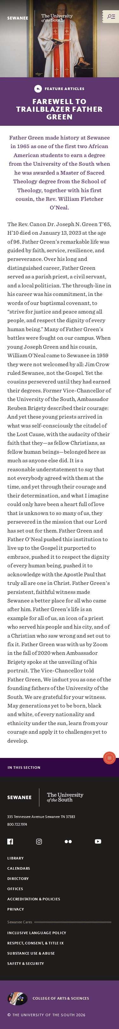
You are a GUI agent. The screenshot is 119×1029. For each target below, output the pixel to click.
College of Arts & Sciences (61, 998)
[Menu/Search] (111, 16)
